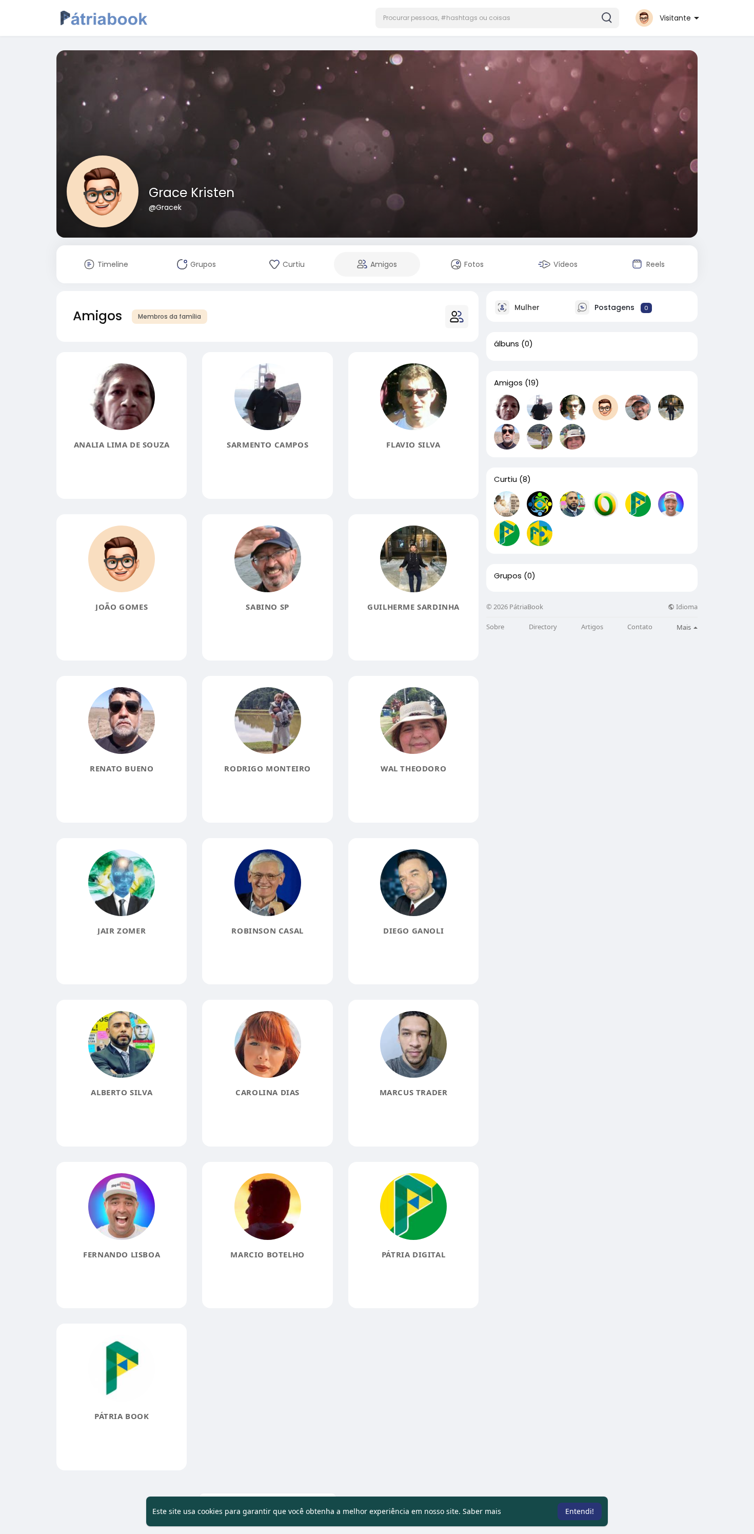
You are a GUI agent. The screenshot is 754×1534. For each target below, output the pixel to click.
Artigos (592, 627)
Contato (639, 627)
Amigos (508, 383)
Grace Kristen (191, 193)
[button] (497, 18)
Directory (543, 627)
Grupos (508, 576)
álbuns (506, 344)
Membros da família (169, 316)
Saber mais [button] (482, 1511)
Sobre (495, 627)
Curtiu (505, 479)
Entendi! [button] (579, 1511)
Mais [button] (684, 627)
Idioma (686, 607)
